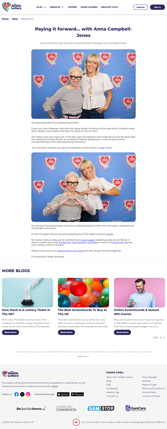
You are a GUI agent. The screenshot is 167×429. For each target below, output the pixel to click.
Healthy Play (112, 392)
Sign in (157, 7)
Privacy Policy (149, 392)
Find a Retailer (149, 377)
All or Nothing (79, 242)
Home (5, 19)
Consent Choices (151, 396)
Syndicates (112, 388)
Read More (10, 332)
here (102, 147)
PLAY (40, 7)
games (109, 234)
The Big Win (64, 242)
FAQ (108, 384)
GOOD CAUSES (89, 7)
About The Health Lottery (119, 377)
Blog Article (27, 19)
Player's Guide (149, 384)
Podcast (146, 381)
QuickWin (92, 242)
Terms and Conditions (153, 388)
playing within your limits (70, 251)
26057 (55, 386)
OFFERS (72, 7)
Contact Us (112, 396)
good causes (88, 240)
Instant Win (118, 242)
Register (141, 7)
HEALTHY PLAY (109, 7)
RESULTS (55, 7)
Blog (14, 19)
